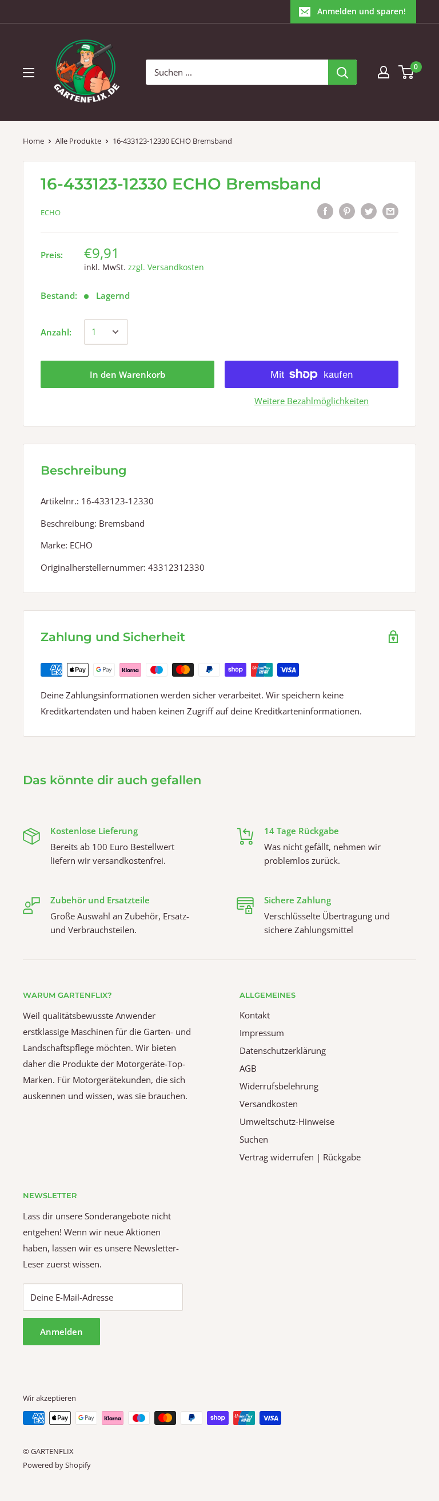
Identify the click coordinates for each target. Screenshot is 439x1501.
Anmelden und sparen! (361, 11)
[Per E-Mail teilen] (390, 210)
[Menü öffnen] (28, 72)
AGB (248, 1068)
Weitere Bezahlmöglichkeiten (311, 400)
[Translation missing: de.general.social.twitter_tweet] (369, 210)
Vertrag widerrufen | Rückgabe (300, 1157)
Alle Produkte (78, 141)
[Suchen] (342, 72)
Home (33, 141)
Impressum (262, 1032)
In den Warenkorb (127, 374)
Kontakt (255, 1015)
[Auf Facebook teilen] (325, 210)
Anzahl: (56, 332)
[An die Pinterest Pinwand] (347, 210)
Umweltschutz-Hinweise (287, 1121)
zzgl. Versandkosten (166, 267)
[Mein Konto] (383, 72)
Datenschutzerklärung (283, 1050)
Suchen (254, 1139)
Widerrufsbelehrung (279, 1086)
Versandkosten (269, 1103)
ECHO (51, 212)
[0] (407, 72)
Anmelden (61, 1331)
